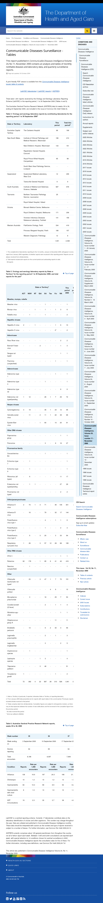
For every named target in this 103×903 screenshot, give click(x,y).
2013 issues (87, 182)
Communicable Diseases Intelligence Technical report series (88, 488)
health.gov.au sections (19, 860)
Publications (84, 554)
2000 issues (63, 41)
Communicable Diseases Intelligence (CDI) (44, 41)
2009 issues (87, 197)
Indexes (83, 596)
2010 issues (87, 194)
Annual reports (88, 123)
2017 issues (87, 167)
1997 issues (87, 476)
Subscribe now (88, 90)
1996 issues (87, 480)
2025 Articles (87, 137)
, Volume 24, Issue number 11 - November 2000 (32, 45)
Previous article (85, 578)
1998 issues (87, 472)
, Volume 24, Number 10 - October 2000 (89, 415)
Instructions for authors (88, 118)
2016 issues (87, 171)
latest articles (88, 98)
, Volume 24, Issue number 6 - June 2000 (89, 345)
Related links (85, 561)
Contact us (84, 558)
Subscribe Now (81, 525)
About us (83, 542)
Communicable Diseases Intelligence (52, 38)
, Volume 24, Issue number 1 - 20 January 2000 (89, 243)
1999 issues (87, 468)
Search (88, 77)
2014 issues (87, 179)
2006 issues (87, 209)
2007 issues (87, 205)
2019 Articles (87, 160)
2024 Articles (87, 141)
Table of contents (86, 575)
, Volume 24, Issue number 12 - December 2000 (89, 456)
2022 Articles (87, 148)
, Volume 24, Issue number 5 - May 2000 (89, 328)
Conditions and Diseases (31, 38)
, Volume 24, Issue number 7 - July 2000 (89, 361)
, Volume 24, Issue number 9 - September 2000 (89, 398)
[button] (95, 900)
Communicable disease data (85, 550)
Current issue (85, 599)
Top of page (69, 273)
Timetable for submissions (85, 613)
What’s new (84, 539)
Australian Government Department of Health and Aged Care (23, 15)
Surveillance (84, 545)
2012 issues (87, 186)
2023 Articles (87, 145)
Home (8, 38)
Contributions (85, 609)
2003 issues (87, 220)
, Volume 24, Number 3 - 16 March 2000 (89, 295)
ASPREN (56, 91)
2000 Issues (84, 602)
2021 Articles (87, 152)
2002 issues (87, 224)
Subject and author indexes (88, 132)
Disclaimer (84, 618)
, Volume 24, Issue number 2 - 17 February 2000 (89, 262)
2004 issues (87, 216)
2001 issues (87, 228)
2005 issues (87, 213)
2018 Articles (87, 163)
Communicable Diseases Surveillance (17, 41)
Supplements (87, 127)
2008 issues (87, 201)
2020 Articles (87, 156)
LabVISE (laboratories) (28, 91)
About (11, 870)
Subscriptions (85, 605)
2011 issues (87, 190)
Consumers (16, 38)
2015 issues (87, 175)
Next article (84, 582)
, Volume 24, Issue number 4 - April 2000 (89, 312)
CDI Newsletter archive (88, 85)
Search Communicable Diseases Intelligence (84, 507)
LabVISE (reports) (44, 91)
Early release (88, 109)
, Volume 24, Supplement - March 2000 (89, 279)
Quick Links (13, 865)
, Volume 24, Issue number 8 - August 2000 (89, 379)
